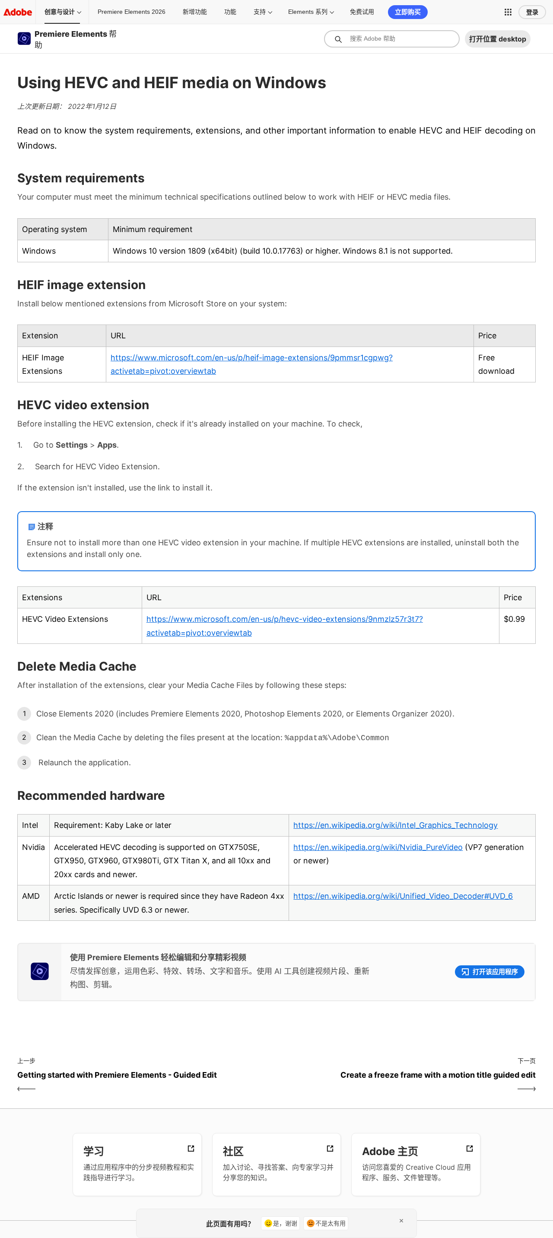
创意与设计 (59, 11)
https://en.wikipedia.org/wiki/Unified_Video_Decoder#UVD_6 (403, 896)
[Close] (401, 1221)
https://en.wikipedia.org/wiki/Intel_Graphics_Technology (395, 825)
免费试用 (362, 11)
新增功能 (195, 11)
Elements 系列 (307, 11)
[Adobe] (17, 12)
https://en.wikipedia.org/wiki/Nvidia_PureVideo (378, 847)
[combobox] (392, 39)
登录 (532, 12)
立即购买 (408, 12)
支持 (260, 11)
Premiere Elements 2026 (131, 11)
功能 (230, 11)
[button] (508, 12)
